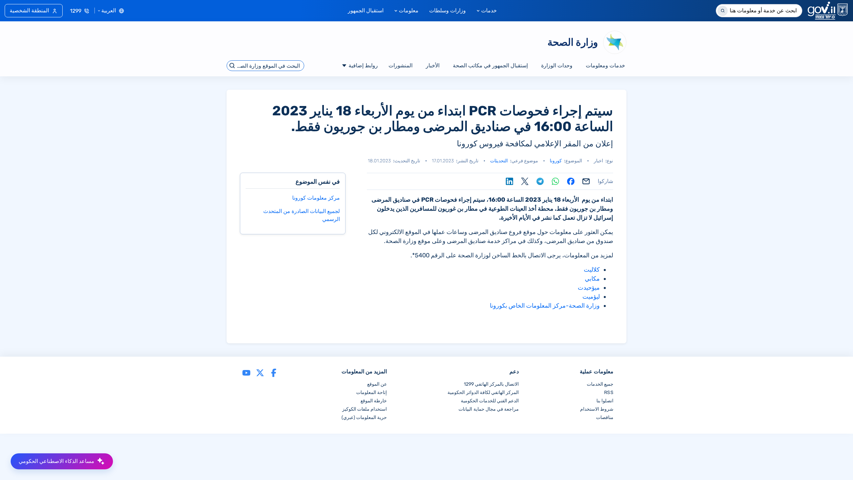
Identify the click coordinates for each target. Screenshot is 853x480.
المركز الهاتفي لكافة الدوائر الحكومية (483, 392)
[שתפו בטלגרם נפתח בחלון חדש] (540, 181)
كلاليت (592, 269)
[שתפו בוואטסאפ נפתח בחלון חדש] (555, 181)
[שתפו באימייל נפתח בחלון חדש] (586, 181)
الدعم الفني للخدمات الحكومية (490, 401)
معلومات (409, 10)
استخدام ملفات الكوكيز (364, 409)
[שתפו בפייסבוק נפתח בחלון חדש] (570, 181)
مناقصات (604, 417)
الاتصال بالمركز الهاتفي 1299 (491, 384)
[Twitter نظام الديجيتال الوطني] (260, 372)
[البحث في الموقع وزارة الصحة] (232, 65)
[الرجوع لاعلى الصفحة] (834, 461)
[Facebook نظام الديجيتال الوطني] (274, 372)
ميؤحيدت (589, 287)
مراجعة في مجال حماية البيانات (488, 409)
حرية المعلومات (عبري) (364, 417)
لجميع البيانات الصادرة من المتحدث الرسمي (301, 215)
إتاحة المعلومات (371, 392)
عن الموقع (377, 384)
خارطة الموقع (374, 401)
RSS (608, 392)
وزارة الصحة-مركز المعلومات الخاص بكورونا (545, 305)
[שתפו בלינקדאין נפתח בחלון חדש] (509, 181)
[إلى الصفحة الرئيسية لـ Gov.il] (827, 11)
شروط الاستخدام (596, 409)
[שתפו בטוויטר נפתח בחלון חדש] (524, 181)
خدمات (489, 10)
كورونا (556, 161)
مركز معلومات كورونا (316, 198)
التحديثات (499, 161)
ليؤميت (591, 296)
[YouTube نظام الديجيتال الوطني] (246, 372)
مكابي (592, 278)
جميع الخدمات (600, 384)
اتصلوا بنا (604, 401)
